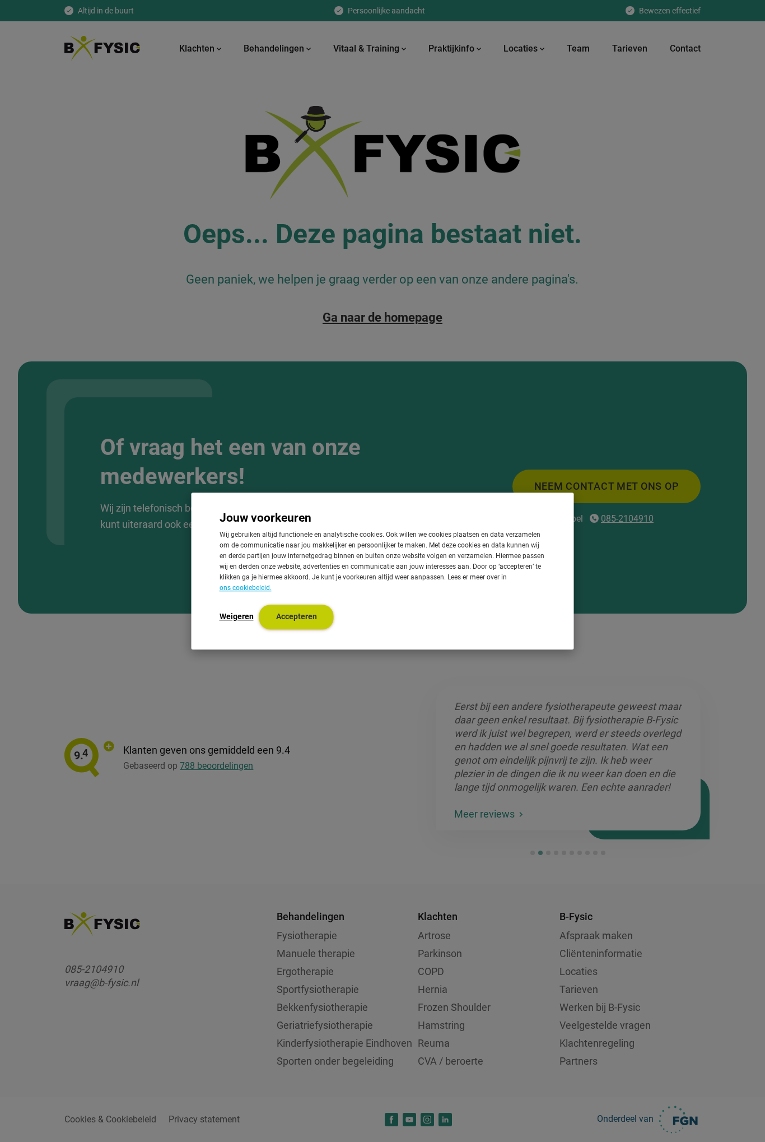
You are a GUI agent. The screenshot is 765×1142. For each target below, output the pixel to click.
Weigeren (237, 616)
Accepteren (296, 616)
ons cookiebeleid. (246, 588)
